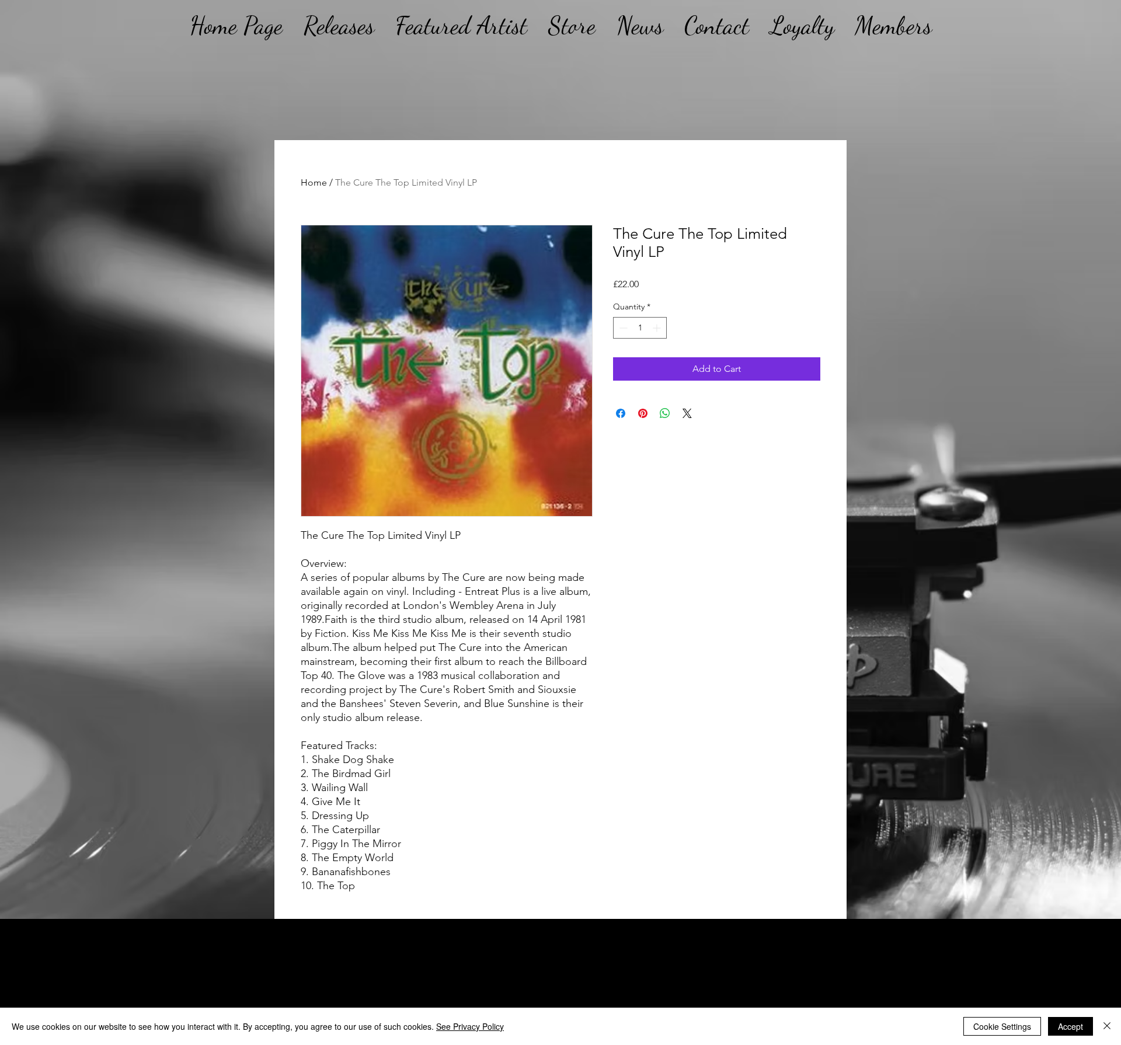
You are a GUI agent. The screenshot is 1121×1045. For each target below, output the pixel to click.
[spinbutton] (639, 328)
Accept (1070, 1026)
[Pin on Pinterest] (643, 413)
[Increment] (657, 328)
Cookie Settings (1002, 1026)
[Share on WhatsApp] (665, 413)
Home (314, 182)
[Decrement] (622, 328)
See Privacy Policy (470, 1026)
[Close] (1107, 1026)
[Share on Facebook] (621, 413)
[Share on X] (687, 413)
